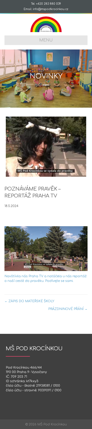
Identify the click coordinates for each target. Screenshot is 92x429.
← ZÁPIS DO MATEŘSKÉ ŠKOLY (29, 301)
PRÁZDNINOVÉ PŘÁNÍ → (68, 309)
